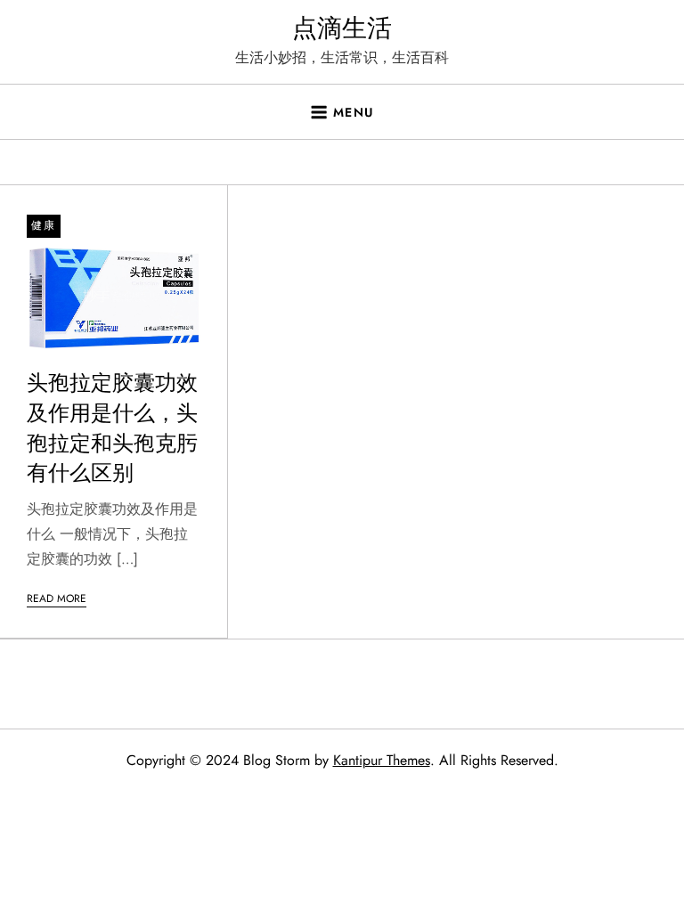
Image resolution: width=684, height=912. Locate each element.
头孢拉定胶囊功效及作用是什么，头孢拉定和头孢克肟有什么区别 (112, 427)
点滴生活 (342, 28)
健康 (43, 225)
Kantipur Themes (381, 760)
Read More (56, 598)
